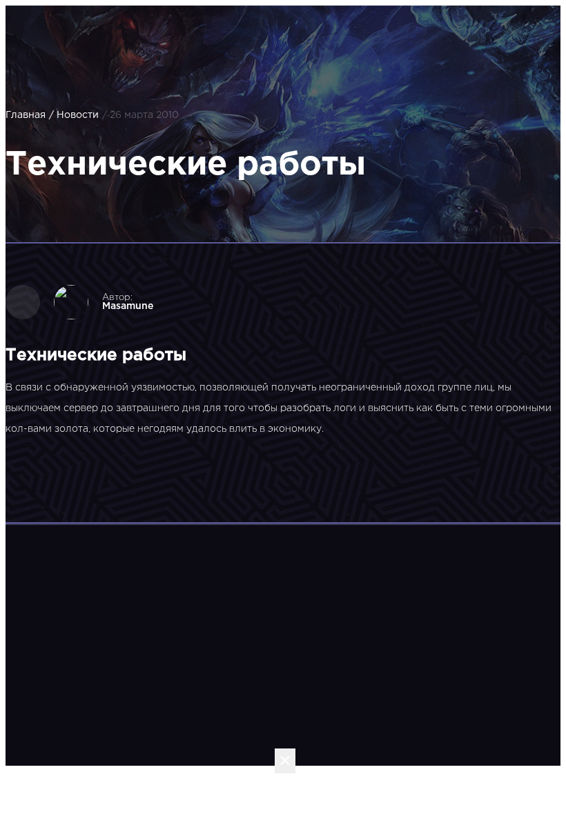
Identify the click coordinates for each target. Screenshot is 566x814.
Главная (26, 115)
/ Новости (74, 115)
